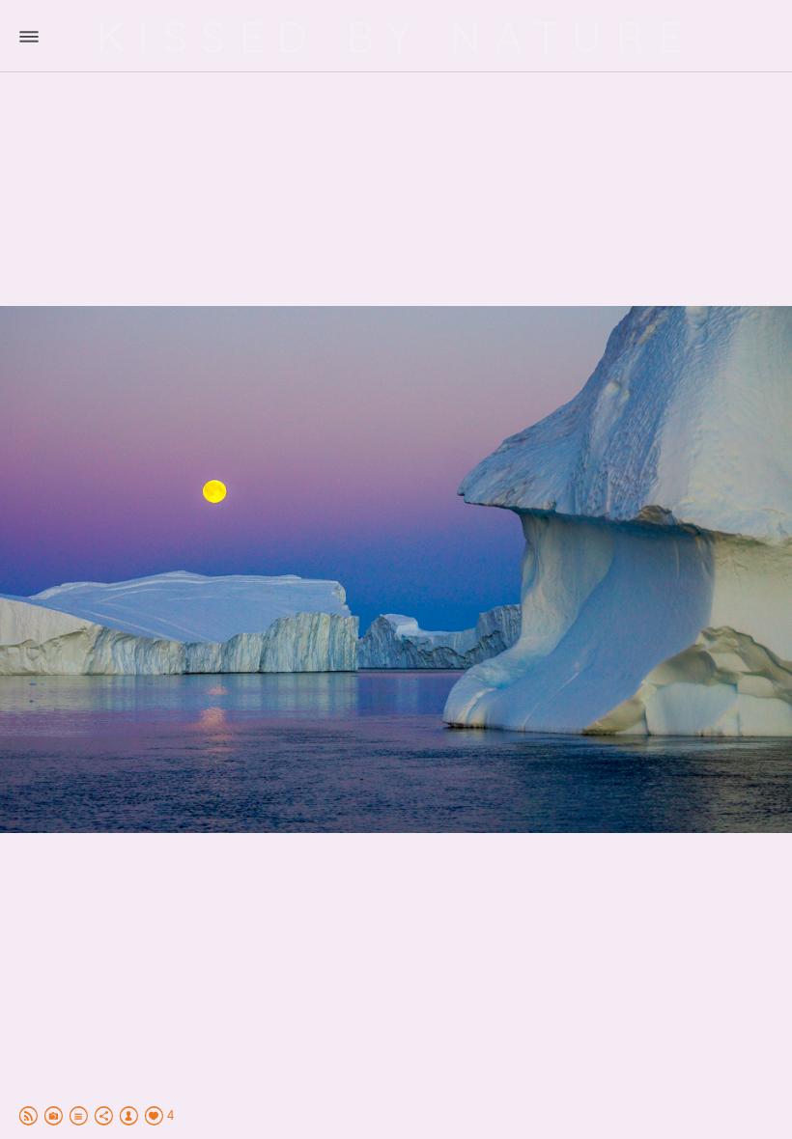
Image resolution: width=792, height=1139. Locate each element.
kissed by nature (396, 37)
